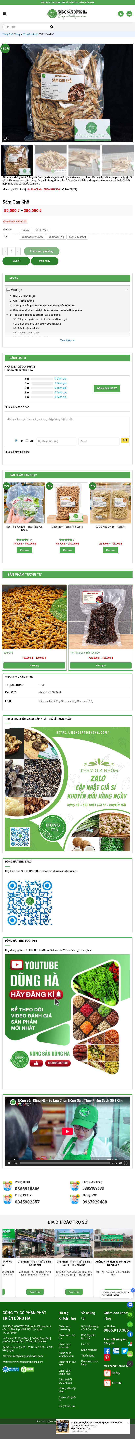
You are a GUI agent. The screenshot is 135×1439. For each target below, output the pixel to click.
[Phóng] (6, 138)
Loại (5, 236)
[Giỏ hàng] (129, 14)
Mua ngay (24, 550)
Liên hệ (85, 1344)
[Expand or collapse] (126, 289)
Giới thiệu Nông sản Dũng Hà (90, 1328)
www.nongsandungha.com (28, 1361)
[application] (67, 1131)
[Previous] (6, 93)
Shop (18, 34)
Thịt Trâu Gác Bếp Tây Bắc (85, 652)
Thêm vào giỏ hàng (42, 251)
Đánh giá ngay (107, 388)
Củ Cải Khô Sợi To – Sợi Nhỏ (110, 526)
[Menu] (4, 14)
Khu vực (7, 229)
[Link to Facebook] (107, 1350)
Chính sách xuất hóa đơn (66, 1354)
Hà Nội (43, 692)
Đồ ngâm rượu (30, 34)
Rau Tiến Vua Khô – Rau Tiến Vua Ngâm (24, 528)
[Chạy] (9, 1163)
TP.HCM (117, 1383)
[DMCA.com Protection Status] (27, 1369)
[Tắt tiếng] (120, 1163)
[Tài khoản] (121, 14)
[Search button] (52, 27)
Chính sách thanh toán (65, 1372)
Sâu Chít (8, 652)
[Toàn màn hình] (125, 1163)
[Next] (129, 93)
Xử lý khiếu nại (67, 1406)
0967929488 (94, 1202)
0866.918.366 (116, 1330)
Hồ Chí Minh (55, 692)
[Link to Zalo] (116, 1350)
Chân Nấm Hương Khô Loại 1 (67, 526)
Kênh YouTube (89, 1349)
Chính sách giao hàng (65, 1328)
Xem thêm (66, 340)
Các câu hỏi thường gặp (65, 1381)
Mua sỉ (16, 260)
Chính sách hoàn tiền (65, 1346)
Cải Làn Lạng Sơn (81, 1425)
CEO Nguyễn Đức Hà (88, 1337)
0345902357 (27, 1202)
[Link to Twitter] (125, 1350)
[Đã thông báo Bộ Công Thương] (10, 1369)
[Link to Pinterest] (107, 1357)
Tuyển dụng (87, 1355)
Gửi (125, 440)
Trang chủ (7, 34)
